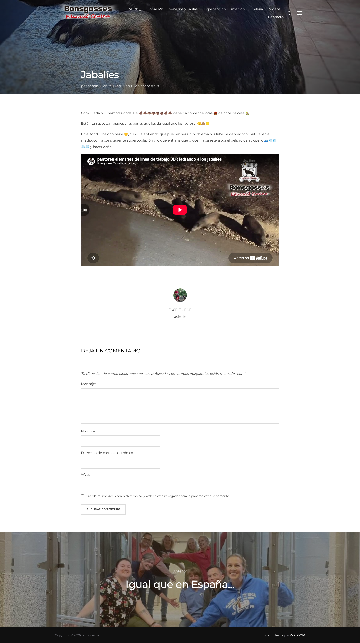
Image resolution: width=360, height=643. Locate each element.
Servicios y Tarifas (183, 9)
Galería (257, 9)
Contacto (276, 17)
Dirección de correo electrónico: (107, 453)
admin (93, 86)
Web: (85, 474)
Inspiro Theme (272, 635)
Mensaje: (88, 384)
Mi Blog (135, 9)
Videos (274, 9)
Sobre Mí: (155, 9)
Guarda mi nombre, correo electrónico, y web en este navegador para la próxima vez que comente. (158, 496)
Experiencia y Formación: (224, 9)
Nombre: (88, 431)
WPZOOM (297, 635)
